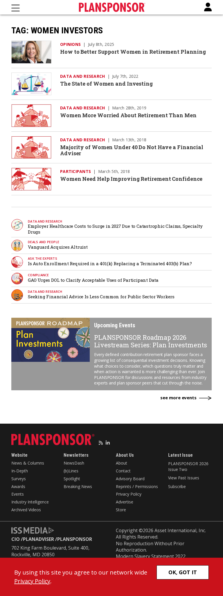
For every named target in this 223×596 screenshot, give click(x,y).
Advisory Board (130, 478)
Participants (75, 171)
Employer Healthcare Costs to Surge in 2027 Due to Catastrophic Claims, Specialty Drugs (115, 229)
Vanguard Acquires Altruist (58, 247)
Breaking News (78, 486)
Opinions (70, 44)
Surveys (18, 478)
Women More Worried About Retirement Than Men (128, 115)
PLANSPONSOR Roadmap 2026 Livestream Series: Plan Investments (150, 341)
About (121, 463)
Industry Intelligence (30, 502)
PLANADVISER (38, 539)
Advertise (124, 502)
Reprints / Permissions (137, 486)
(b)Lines (71, 471)
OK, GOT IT (182, 572)
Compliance (38, 275)
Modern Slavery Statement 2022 (151, 556)
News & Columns (27, 463)
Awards (18, 486)
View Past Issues (183, 478)
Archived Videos (26, 509)
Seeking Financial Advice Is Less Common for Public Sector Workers (101, 296)
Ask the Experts (42, 258)
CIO (15, 539)
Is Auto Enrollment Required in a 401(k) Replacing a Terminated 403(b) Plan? (110, 263)
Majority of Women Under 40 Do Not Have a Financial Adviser (131, 150)
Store (121, 509)
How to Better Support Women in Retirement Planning (133, 51)
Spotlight (72, 478)
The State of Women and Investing (106, 83)
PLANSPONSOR (74, 539)
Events (17, 494)
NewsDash (74, 463)
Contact (123, 471)
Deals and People (43, 242)
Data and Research (82, 76)
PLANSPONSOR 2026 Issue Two (188, 466)
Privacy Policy (128, 494)
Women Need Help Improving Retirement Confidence (131, 178)
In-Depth (19, 471)
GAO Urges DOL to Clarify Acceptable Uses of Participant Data (93, 280)
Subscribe (177, 486)
